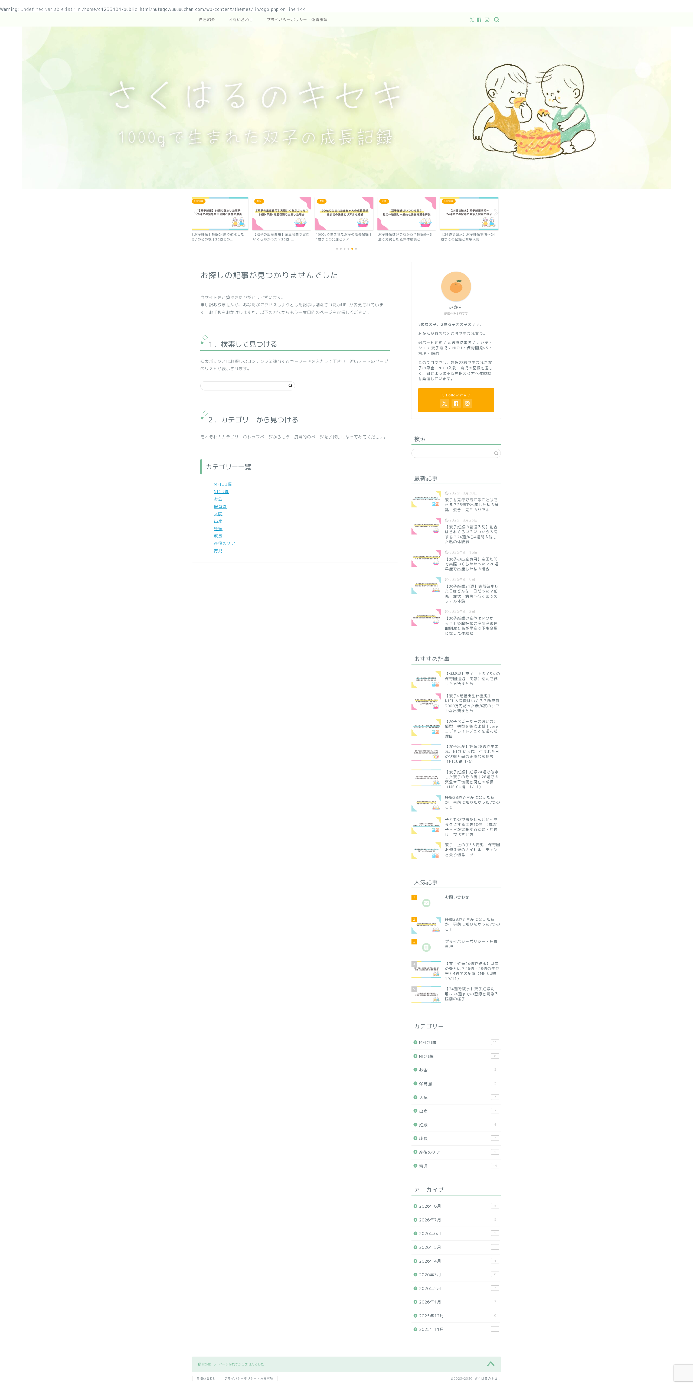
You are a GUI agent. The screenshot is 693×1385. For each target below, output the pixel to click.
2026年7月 (457, 1220)
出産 (218, 521)
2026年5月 (457, 1247)
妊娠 (218, 529)
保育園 (220, 506)
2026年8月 (457, 1206)
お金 (218, 499)
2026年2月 (457, 1288)
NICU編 (221, 491)
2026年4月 (457, 1261)
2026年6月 (457, 1233)
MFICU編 (223, 484)
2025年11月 (457, 1329)
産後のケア (225, 543)
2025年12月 (457, 1316)
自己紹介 (207, 19)
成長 (218, 536)
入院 (218, 514)
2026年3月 (457, 1275)
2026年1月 (457, 1302)
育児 (218, 551)
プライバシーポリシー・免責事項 (297, 19)
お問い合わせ (241, 19)
